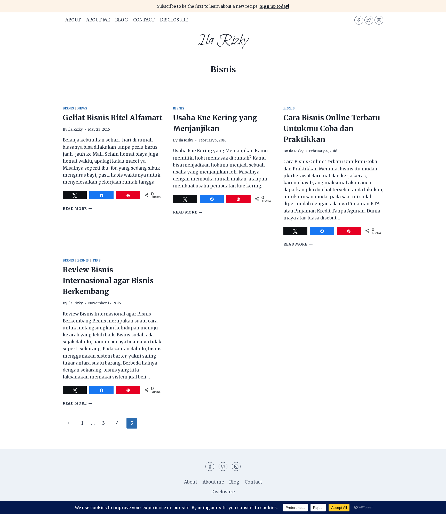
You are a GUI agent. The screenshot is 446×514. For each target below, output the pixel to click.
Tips (96, 260)
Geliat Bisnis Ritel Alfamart (113, 117)
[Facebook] (358, 20)
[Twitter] (368, 20)
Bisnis (68, 108)
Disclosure (174, 20)
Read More (77, 209)
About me (98, 20)
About (73, 20)
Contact (144, 20)
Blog (121, 20)
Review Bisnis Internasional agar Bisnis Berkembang (108, 280)
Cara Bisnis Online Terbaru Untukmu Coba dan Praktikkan (331, 128)
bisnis (83, 260)
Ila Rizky (75, 129)
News (82, 108)
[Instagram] (379, 20)
